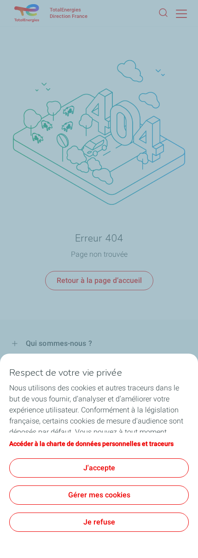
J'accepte (99, 467)
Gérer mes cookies (99, 494)
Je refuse (99, 522)
